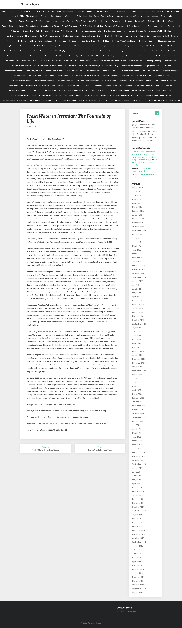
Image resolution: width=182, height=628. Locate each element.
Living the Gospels (172, 11)
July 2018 (136, 550)
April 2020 (136, 483)
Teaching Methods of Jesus (46, 21)
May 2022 (136, 386)
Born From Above (159, 51)
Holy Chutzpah (43, 46)
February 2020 (138, 491)
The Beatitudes (32, 16)
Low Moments (131, 36)
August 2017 (137, 592)
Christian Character (103, 11)
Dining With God (151, 95)
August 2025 (137, 234)
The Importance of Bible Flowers (19, 80)
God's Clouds (49, 75)
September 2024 (139, 277)
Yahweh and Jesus (45, 41)
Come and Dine (159, 46)
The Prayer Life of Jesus (73, 66)
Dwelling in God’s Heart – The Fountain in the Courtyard (144, 139)
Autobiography (136, 16)
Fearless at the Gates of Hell (50, 61)
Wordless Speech (173, 26)
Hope (126, 90)
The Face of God (116, 46)
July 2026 (136, 191)
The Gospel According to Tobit (91, 100)
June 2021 (136, 429)
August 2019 (137, 515)
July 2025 (136, 238)
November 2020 (139, 456)
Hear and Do (144, 36)
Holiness (67, 16)
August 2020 (137, 468)
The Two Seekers (34, 75)
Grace (123, 61)
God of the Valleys (88, 46)
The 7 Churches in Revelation (91, 26)
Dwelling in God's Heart (125, 51)
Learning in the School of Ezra (105, 85)
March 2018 (137, 565)
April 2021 (136, 437)
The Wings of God (91, 95)
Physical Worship (40, 51)
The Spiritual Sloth (138, 90)
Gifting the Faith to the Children (79, 85)
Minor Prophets (31, 36)
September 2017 (139, 589)
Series (12, 11)
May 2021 (136, 433)
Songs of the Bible (17, 16)
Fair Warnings (117, 21)
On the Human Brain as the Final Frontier (144, 162)
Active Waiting (108, 56)
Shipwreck (32, 61)
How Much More (94, 56)
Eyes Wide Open (152, 85)
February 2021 (138, 444)
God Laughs (102, 46)
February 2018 (138, 569)
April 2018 (136, 561)
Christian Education (121, 11)
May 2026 (136, 199)
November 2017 (139, 581)
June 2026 (136, 195)
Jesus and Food (13, 41)
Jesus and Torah (88, 36)
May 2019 (136, 518)
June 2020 (136, 476)
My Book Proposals (65, 80)
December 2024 (138, 265)
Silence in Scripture (15, 85)
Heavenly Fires (158, 26)
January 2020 (137, 495)
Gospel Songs (55, 16)
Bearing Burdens (123, 56)
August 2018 (137, 546)
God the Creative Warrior (54, 71)
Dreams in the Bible (139, 56)
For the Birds (167, 66)
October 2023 (138, 320)
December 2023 (138, 312)
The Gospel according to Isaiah (51, 95)
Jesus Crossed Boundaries (29, 56)
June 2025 (136, 242)
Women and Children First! (66, 100)
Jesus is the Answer (92, 71)
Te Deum (151, 21)
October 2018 (138, 538)
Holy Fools (77, 16)
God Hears (119, 36)
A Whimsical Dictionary (85, 11)
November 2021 (139, 409)
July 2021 (136, 425)
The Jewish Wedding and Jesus (123, 41)
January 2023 (137, 355)
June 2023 (136, 335)
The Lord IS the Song (110, 75)
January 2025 (137, 261)
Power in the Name (28, 41)
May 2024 (136, 293)
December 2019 (138, 499)
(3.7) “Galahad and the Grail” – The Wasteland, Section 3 (144, 126)
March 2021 (137, 441)
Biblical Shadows (152, 80)
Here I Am (147, 26)
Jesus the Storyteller (93, 31)
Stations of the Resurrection (62, 11)
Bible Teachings (43, 11)
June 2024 (136, 289)
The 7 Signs (156, 36)
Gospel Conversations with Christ (105, 61)
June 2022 (136, 382)
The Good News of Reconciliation (161, 90)
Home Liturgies (157, 11)
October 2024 (138, 273)
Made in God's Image (71, 36)
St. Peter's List (139, 100)
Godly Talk (92, 21)
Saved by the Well (173, 100)
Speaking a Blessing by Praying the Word (161, 61)
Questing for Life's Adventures (14, 100)
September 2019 (139, 511)
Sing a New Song (127, 75)
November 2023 (139, 316)
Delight (166, 36)
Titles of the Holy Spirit (58, 51)
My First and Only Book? (94, 66)
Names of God (25, 51)
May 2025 (136, 246)
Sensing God (99, 16)
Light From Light (58, 85)
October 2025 (138, 226)
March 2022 (137, 394)
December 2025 (138, 219)
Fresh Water (21, 61)
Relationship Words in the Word (131, 85)
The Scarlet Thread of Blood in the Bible (164, 56)
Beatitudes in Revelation (114, 26)
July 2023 (136, 332)
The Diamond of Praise (64, 56)
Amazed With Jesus (143, 75)
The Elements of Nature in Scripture (85, 75)
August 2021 (137, 421)
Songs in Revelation (69, 26)
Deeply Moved (11, 46)
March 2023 (137, 347)
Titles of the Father (10, 51)
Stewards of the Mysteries (135, 21)
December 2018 (138, 530)
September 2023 (139, 324)
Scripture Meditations (139, 11)
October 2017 (138, 585)
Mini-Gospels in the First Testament (115, 95)
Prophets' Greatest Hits (136, 31)
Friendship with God (74, 71)
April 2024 (136, 296)
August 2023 (137, 328)
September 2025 (139, 230)
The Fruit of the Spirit (74, 31)
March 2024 (137, 300)
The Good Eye (73, 41)
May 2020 (136, 480)
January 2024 (137, 308)
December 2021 (138, 406)
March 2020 (137, 487)
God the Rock (60, 41)
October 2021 (138, 413)
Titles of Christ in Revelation (13, 26)
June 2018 (136, 554)
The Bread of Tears (108, 80)
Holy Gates (171, 46)
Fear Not (29, 21)
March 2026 (137, 207)
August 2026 (137, 187)
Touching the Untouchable (164, 41)
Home (4, 11)
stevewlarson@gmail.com (127, 611)
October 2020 (138, 460)
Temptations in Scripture (13, 36)
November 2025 (139, 222)
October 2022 (138, 367)
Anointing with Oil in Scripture (37, 85)
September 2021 (139, 417)
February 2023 (138, 351)
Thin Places (9, 61)
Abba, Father (81, 21)
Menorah (109, 100)
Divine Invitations (133, 26)
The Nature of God (26, 11)
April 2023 (136, 343)
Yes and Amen (55, 36)
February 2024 (138, 304)
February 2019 (138, 526)
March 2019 (137, 522)
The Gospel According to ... (114, 31)
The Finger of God (144, 46)
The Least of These (75, 90)
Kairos (95, 51)
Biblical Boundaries (9, 56)
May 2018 (136, 557)
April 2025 (136, 250)
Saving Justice (56, 46)
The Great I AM (57, 31)
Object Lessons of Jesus (50, 26)
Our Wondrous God (161, 75)
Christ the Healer (42, 31)
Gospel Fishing (103, 41)
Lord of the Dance (34, 90)
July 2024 (136, 285)
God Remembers (88, 41)
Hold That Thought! (123, 100)
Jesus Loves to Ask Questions (87, 80)
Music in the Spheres (73, 95)
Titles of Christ (32, 26)
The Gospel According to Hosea (40, 100)
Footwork (86, 51)
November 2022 (139, 363)
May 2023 (136, 339)
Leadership (87, 16)
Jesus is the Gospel (82, 61)
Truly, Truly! (129, 46)
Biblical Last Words (16, 21)
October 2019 (138, 507)
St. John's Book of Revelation (97, 90)
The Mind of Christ (40, 66)
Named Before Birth (165, 21)
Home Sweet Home (136, 61)
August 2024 (137, 281)
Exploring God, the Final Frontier (131, 80)
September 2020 (139, 464)
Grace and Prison (143, 51)
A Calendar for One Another (22, 31)
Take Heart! (67, 61)
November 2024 (139, 269)
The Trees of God (145, 41)
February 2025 (138, 258)
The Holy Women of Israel (21, 66)
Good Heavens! (63, 75)
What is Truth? (56, 66)
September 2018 (139, 542)
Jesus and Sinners (151, 16)
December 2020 (138, 452)
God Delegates (47, 56)
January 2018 (137, 573)
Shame (99, 36)
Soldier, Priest (75, 51)
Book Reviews (165, 95)
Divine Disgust (174, 51)
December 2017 (138, 577)
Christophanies (167, 16)
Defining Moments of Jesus (117, 16)
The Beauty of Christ (34, 71)
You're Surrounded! (27, 46)
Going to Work (116, 90)
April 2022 (136, 390)
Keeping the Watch (151, 66)
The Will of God (109, 71)
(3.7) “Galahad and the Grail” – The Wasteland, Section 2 (144, 132)
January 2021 (137, 448)
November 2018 (139, 534)
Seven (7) (175, 36)
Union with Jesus (107, 51)
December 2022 (138, 359)
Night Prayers (104, 21)
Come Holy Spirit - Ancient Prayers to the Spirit (160, 71)
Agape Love (80, 56)
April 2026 (136, 203)
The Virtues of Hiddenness (131, 66)
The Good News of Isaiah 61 (54, 90)
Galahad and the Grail (155, 100)
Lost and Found (19, 75)
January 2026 (137, 215)
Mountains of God (72, 46)
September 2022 (139, 370)
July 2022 (136, 378)
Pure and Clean (168, 85)
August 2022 (137, 374)
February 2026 (138, 211)
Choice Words (136, 95)
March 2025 (137, 254)
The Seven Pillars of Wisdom (128, 71)
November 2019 (139, 503)
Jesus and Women (66, 21)
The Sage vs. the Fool (16, 90)
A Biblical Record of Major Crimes (23, 95)
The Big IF (109, 36)
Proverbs (44, 16)
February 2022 (138, 398)
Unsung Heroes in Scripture (44, 80)
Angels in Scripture (168, 80)
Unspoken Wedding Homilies (160, 31)
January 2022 (137, 402)
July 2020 (136, 472)
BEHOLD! (43, 36)
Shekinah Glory (112, 66)
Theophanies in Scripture (13, 71)
